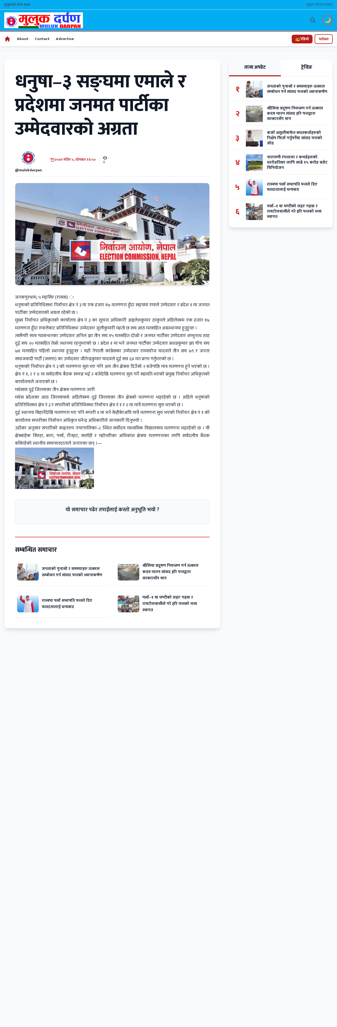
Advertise (65, 39)
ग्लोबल (324, 39)
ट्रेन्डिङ (306, 67)
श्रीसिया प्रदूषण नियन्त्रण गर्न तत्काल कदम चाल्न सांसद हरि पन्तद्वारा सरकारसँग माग (170, 572)
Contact (42, 39)
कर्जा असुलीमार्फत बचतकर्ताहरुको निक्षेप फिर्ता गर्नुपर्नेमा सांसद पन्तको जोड (294, 138)
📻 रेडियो (302, 39)
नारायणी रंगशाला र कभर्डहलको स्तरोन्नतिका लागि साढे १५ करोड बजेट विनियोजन (297, 163)
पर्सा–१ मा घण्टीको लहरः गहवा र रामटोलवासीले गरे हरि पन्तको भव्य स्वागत (169, 604)
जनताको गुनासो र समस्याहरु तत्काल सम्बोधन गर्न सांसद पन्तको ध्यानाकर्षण (72, 572)
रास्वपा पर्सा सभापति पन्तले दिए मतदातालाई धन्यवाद (67, 603)
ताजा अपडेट (255, 67)
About (22, 39)
